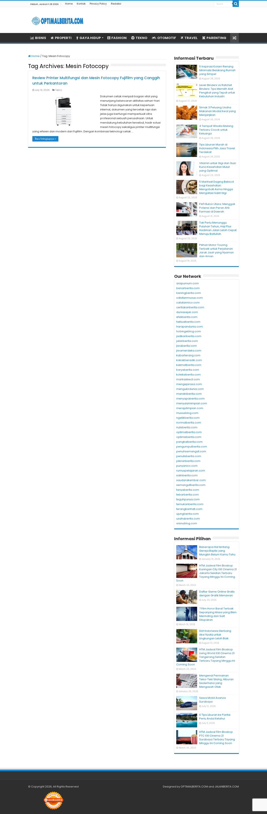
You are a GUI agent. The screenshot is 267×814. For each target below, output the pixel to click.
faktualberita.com (188, 322)
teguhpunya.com (188, 499)
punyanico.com (187, 466)
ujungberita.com (187, 514)
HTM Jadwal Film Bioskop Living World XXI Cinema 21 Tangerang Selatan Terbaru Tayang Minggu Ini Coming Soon (205, 656)
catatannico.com (188, 303)
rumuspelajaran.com (190, 471)
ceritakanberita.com (190, 307)
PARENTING (216, 37)
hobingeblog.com (188, 331)
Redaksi (116, 3)
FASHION (119, 37)
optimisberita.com (188, 437)
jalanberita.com (187, 341)
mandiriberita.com (189, 394)
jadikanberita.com (188, 336)
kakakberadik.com (189, 360)
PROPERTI (63, 37)
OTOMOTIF (166, 37)
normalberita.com (188, 423)
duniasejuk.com (187, 312)
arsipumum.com (187, 283)
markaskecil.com (188, 379)
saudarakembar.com (191, 480)
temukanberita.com (189, 504)
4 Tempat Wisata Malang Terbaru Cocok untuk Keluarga (216, 129)
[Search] (236, 4)
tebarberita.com (187, 495)
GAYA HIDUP (90, 37)
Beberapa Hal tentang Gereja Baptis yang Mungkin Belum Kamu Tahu (217, 550)
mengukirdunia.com (190, 389)
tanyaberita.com (187, 490)
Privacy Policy (98, 3)
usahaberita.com (188, 519)
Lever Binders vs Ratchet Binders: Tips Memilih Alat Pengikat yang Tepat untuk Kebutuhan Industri (217, 90)
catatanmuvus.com (189, 298)
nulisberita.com (186, 427)
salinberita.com (187, 475)
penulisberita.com (188, 456)
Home (69, 3)
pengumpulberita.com (191, 447)
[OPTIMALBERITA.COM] (57, 20)
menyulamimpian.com (191, 403)
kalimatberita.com (188, 365)
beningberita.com (188, 293)
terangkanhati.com (189, 509)
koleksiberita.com (188, 375)
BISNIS (40, 37)
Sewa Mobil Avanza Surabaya (212, 700)
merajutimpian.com (189, 408)
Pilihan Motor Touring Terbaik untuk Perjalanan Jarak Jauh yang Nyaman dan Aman (216, 250)
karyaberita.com (187, 370)
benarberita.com (188, 288)
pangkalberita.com (189, 442)
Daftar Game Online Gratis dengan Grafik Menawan (217, 593)
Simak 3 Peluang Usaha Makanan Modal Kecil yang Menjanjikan (217, 111)
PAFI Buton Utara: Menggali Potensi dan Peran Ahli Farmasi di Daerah (217, 208)
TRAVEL (191, 37)
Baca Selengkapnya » (45, 138)
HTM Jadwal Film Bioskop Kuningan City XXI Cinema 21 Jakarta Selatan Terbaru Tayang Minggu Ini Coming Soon (206, 573)
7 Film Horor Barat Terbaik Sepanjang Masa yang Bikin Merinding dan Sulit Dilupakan (218, 614)
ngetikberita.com (188, 418)
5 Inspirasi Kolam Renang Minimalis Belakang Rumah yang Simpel (217, 70)
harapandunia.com (189, 327)
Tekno (58, 90)
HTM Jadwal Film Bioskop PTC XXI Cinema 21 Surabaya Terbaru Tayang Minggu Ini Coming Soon (217, 737)
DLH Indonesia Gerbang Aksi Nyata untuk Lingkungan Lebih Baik (215, 634)
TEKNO (141, 37)
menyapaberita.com (190, 399)
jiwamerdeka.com (188, 351)
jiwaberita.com (186, 346)
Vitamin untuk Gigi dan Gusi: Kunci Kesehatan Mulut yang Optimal (217, 167)
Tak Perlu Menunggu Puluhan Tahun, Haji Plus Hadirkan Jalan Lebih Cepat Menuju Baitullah (218, 228)
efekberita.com (186, 317)
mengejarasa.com (189, 384)
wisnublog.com (186, 523)
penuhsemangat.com (191, 451)
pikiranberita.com (188, 461)
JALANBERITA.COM (227, 787)
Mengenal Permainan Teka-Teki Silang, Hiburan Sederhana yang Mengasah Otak (216, 681)
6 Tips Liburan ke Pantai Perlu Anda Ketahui (214, 716)
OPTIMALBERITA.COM (194, 787)
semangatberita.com (190, 485)
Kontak (81, 3)
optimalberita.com (189, 432)
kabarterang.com (188, 355)
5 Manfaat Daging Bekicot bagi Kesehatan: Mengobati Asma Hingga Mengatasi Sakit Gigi (216, 187)
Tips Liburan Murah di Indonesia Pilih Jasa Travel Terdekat (217, 148)
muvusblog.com (187, 413)
